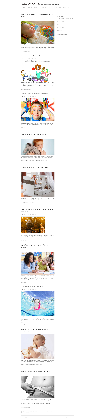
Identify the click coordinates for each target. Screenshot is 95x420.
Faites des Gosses (30, 3)
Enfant (69, 7)
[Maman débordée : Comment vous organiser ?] (37, 81)
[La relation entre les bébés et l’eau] (37, 315)
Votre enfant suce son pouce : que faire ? (34, 134)
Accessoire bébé (27, 51)
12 (48, 411)
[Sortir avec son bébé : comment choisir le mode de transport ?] (33, 232)
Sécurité (30, 7)
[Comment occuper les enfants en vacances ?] (37, 120)
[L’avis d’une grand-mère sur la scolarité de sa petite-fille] (37, 274)
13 (51, 411)
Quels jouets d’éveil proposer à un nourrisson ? (36, 329)
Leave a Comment (33, 19)
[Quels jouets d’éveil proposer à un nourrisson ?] (37, 358)
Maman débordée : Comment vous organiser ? (36, 56)
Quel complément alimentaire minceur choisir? (36, 371)
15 (24, 412)
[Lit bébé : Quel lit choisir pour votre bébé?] (37, 197)
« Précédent (23, 411)
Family (61, 417)
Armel (25, 11)
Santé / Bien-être (46, 7)
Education (36, 7)
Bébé (25, 204)
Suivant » (27, 412)
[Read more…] (47, 48)
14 (21, 412)
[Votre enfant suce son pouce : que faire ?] (37, 154)
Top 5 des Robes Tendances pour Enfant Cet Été (65, 18)
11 (46, 411)
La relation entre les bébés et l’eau (32, 287)
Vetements (54, 7)
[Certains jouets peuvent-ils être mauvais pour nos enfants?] (37, 43)
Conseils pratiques (27, 89)
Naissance (23, 7)
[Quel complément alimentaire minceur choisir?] (37, 398)
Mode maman (62, 7)
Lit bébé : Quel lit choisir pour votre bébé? (35, 167)
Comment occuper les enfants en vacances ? (35, 94)
